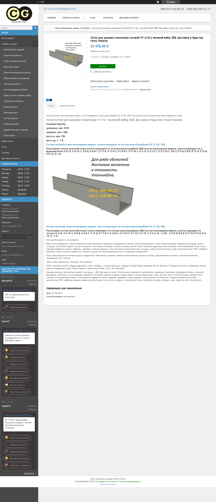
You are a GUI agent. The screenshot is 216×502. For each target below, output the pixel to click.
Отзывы (5, 152)
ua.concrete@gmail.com (12, 254)
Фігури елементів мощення (16, 78)
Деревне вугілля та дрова (16, 129)
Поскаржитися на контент (106, 482)
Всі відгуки (29, 473)
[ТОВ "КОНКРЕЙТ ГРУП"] (19, 13)
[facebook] (47, 100)
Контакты (108, 18)
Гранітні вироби (11, 124)
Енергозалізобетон (13, 55)
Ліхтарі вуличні (11, 118)
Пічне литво (9, 135)
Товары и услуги (9, 44)
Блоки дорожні (10, 106)
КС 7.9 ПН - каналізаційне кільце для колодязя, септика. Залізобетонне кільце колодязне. (18, 424)
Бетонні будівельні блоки (15, 89)
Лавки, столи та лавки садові (17, 95)
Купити (102, 66)
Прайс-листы (8, 141)
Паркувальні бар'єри (13, 101)
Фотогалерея (8, 38)
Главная (51, 18)
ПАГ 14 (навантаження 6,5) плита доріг (17, 296)
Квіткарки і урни (11, 66)
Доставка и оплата (11, 158)
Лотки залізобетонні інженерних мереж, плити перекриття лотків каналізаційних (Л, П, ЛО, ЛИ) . (106, 144)
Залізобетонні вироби (14, 49)
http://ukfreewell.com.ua (13, 246)
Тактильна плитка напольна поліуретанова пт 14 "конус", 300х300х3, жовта (17, 338)
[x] (51, 100)
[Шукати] (35, 28)
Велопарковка (10, 112)
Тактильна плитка (12, 84)
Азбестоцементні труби (15, 61)
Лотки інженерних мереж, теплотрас (72, 28)
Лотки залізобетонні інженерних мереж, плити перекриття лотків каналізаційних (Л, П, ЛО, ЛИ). (106, 226)
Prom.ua (122, 479)
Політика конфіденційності (130, 482)
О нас (4, 147)
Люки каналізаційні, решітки (17, 72)
